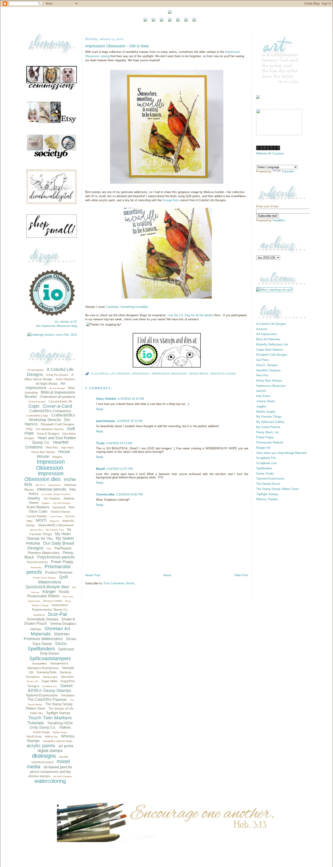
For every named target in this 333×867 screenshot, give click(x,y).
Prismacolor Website (269, 442)
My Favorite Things (269, 416)
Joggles (45, 503)
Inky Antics (263, 396)
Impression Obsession (50, 464)
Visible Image (41, 732)
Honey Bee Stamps (43, 452)
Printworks (36, 567)
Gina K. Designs (267, 365)
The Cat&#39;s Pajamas (47, 699)
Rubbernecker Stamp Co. (50, 609)
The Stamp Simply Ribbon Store (277, 489)
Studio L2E (32, 681)
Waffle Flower (60, 732)
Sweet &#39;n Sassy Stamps (50, 688)
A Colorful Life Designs (110, 373)
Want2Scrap (34, 736)
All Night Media (46, 383)
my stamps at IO (66, 321)
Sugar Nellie (49, 681)
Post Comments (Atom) (119, 583)
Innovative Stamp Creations (56, 494)
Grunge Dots (170, 200)
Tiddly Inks (36, 713)
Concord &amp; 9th (60, 401)
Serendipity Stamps (42, 619)
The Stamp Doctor (268, 483)
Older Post (241, 575)
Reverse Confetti (52, 601)
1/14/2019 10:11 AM (129, 421)
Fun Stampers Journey (50, 429)
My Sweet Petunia (268, 427)
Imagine (57, 456)
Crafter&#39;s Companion (50, 411)
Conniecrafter (105, 494)
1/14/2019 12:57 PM (119, 468)
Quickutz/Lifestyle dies (47, 586)
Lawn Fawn (56, 516)
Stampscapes (50, 677)
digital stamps (50, 750)
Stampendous (59, 663)
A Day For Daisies (57, 375)
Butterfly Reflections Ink (272, 344)
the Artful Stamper (62, 776)
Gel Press (262, 360)
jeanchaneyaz (105, 421)
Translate (288, 171)
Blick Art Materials (268, 339)
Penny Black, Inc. (268, 432)
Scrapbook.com (266, 463)
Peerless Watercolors (44, 553)
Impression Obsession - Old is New (117, 46)
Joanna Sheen (265, 401)
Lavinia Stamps (37, 516)
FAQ (29, 429)
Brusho (31, 396)
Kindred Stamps (60, 511)
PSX (49, 548)
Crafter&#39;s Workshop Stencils (52, 417)
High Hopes (67, 447)
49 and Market (35, 370)
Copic (34, 406)
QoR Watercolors (53, 579)
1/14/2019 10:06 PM (129, 494)
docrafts (63, 756)
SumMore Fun (49, 686)
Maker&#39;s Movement (55, 525)
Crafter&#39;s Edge (37, 415)
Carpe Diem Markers (269, 349)
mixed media (199, 373)
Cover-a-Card (57, 406)
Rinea (68, 601)
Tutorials (35, 722)
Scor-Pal (57, 614)
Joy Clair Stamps (61, 503)
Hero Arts (52, 447)
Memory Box (36, 530)
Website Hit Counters (270, 153)
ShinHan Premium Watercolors (47, 636)
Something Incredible (134, 307)
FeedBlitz (279, 220)
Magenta (54, 521)
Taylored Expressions (42, 695)
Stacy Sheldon (106, 398)
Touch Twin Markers (50, 717)
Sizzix (61, 643)
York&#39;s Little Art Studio (57, 741)
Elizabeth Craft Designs (57, 424)
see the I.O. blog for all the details (190, 315)
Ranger (49, 591)
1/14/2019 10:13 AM (119, 443)
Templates (68, 695)
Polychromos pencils (56, 557)
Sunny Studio (265, 473)
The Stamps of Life (60, 708)
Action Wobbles (65, 379)
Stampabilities (39, 663)
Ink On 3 (40, 485)
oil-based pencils (57, 767)
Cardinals (112, 307)
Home (167, 575)
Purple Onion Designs (44, 577)
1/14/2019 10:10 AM (131, 398)
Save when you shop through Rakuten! (281, 453)
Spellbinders (41, 648)
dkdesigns (44, 756)
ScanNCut (39, 615)
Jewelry (33, 498)
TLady (100, 443)
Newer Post (92, 575)
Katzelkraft (59, 507)
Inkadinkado (54, 485)
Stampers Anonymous (43, 668)
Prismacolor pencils (49, 569)
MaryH (100, 468)
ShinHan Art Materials (50, 631)
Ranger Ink (263, 447)
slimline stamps (39, 776)
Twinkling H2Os (60, 723)
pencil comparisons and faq (50, 772)
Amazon (261, 329)
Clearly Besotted (36, 401)
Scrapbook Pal (265, 458)
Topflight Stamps (58, 713)
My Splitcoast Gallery (270, 422)
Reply (100, 409)
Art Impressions (46, 385)
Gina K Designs (48, 433)
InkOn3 (261, 391)
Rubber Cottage (40, 605)
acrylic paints (41, 745)
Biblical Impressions (58, 392)
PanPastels (63, 548)
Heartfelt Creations (268, 370)
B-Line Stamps (57, 388)
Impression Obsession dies (44, 476)
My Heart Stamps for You (49, 536)
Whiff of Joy (51, 736)
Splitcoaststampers (50, 658)
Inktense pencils (51, 489)
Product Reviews (58, 572)
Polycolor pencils (37, 562)
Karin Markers (38, 507)
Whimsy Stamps (267, 499)
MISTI (41, 520)
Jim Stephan (51, 498)
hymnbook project (42, 762)
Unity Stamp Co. (43, 727)
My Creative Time (55, 530)
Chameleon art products (57, 397)
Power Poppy (62, 562)
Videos (65, 727)
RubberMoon (60, 605)
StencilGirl (67, 676)
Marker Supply (265, 411)
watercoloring (50, 781)
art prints (66, 746)
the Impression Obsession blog (56, 326)
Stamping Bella (46, 672)
